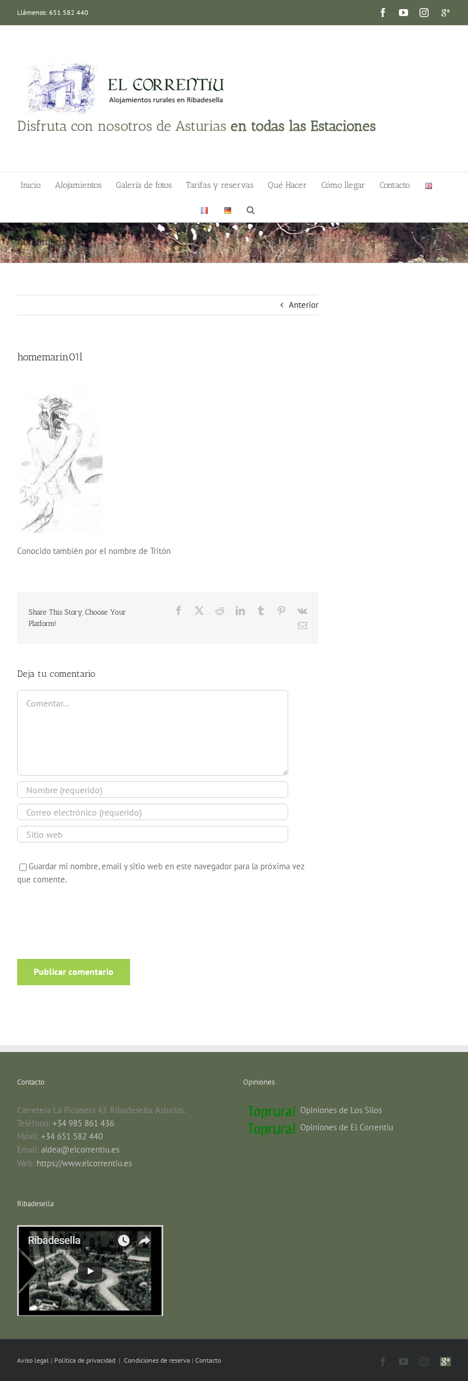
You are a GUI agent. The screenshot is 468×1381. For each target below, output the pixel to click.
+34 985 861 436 (83, 1123)
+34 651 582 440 (72, 1136)
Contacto (208, 1360)
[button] (251, 209)
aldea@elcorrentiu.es (80, 1149)
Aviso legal (34, 1360)
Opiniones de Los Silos (341, 1110)
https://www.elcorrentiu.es (84, 1163)
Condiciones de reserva (157, 1360)
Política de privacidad (85, 1360)
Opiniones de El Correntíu (346, 1127)
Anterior (303, 304)
